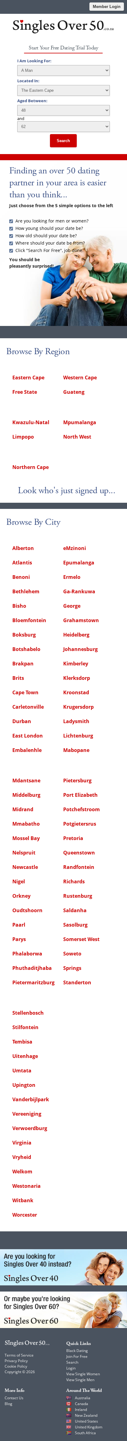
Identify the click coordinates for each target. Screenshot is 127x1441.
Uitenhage (25, 1056)
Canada (81, 1403)
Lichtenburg (78, 735)
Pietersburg (77, 780)
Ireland (81, 1409)
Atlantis (22, 562)
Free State (24, 392)
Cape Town (25, 692)
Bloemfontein (29, 620)
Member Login (107, 6)
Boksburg (24, 634)
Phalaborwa (27, 953)
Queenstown (79, 852)
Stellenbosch (28, 1012)
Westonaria (26, 1186)
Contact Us (14, 1397)
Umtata (21, 1070)
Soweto (72, 953)
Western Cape (80, 377)
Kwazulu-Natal (30, 422)
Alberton (23, 548)
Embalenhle (27, 750)
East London (27, 735)
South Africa (85, 1432)
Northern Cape (30, 467)
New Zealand (86, 1415)
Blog (8, 1403)
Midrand (22, 809)
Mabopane (76, 750)
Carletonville (28, 706)
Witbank (22, 1200)
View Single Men (80, 1379)
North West (77, 436)
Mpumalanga (79, 422)
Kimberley (75, 663)
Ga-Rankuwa (79, 591)
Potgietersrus (79, 823)
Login (71, 1368)
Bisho (19, 605)
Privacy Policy (16, 1360)
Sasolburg (75, 924)
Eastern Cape (28, 377)
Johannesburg (80, 649)
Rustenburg (77, 896)
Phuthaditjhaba (32, 968)
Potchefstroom (81, 809)
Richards (74, 881)
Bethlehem (25, 591)
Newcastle (25, 867)
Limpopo (23, 436)
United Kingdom (88, 1427)
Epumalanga (78, 562)
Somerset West (81, 939)
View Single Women (83, 1374)
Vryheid (21, 1157)
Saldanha (75, 910)
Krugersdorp (78, 706)
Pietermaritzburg (33, 982)
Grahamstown (81, 620)
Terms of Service (19, 1355)
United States (86, 1421)
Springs (72, 968)
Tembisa (22, 1041)
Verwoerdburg (29, 1128)
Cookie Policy (16, 1366)
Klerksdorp (76, 678)
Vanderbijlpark (30, 1099)
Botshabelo (26, 649)
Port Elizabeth (80, 795)
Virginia (21, 1142)
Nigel (18, 881)
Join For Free (77, 1356)
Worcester (24, 1214)
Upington (23, 1085)
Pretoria (73, 838)
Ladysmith (76, 721)
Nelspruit (23, 852)
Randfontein (78, 867)
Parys (19, 939)
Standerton (77, 982)
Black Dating (77, 1350)
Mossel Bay (26, 838)
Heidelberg (76, 634)
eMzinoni (74, 548)
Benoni (21, 577)
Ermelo (71, 577)
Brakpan (23, 663)
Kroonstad (76, 692)
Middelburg (26, 795)
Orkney (21, 896)
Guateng (73, 392)
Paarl (18, 924)
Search (63, 140)
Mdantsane (26, 780)
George (71, 605)
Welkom (22, 1171)
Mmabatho (26, 823)
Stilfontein (25, 1027)
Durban (21, 721)
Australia (82, 1397)
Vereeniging (26, 1113)
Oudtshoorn (27, 910)
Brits (18, 678)
